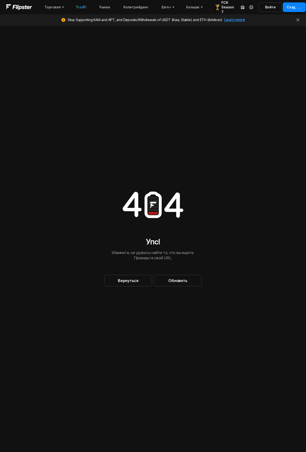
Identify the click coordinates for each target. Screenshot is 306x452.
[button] (128, 280)
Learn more (234, 19)
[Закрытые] (297, 19)
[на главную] (19, 7)
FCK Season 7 (227, 7)
